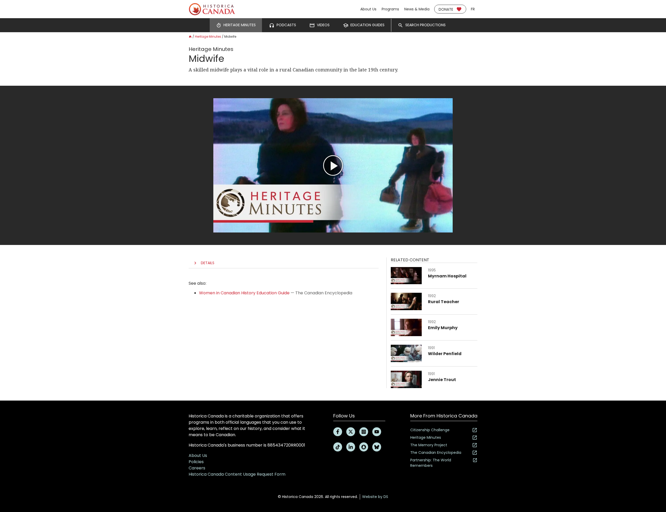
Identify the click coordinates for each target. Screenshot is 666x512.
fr (473, 9)
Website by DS (375, 496)
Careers (197, 468)
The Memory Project (428, 445)
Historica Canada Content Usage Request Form (237, 474)
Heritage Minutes (208, 36)
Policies (196, 462)
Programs (390, 9)
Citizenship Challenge (430, 430)
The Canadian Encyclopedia (435, 452)
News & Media (417, 9)
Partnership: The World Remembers (430, 462)
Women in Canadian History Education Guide (244, 293)
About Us (368, 9)
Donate (446, 9)
